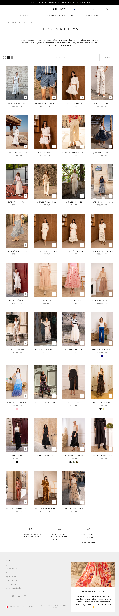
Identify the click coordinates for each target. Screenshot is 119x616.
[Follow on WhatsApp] (25, 596)
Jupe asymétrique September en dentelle (17, 300)
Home (8, 22)
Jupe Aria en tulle (17, 202)
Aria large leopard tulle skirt (102, 402)
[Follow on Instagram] (13, 596)
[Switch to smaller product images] (8, 57)
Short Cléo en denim (45, 104)
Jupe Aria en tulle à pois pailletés (102, 300)
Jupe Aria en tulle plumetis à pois (102, 153)
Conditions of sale (13, 588)
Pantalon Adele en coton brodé (74, 202)
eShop (34, 16)
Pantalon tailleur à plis (45, 202)
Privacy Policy (11, 580)
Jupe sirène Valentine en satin (102, 455)
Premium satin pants (102, 349)
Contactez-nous (91, 16)
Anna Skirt (17, 455)
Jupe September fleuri (45, 402)
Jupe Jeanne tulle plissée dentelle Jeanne (45, 300)
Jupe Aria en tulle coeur (73, 300)
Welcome (24, 16)
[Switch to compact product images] (12, 57)
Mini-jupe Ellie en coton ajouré (73, 104)
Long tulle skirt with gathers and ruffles (17, 402)
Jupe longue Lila (45, 456)
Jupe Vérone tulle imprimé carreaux (17, 251)
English (91, 10)
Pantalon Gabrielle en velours (17, 508)
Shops (42, 16)
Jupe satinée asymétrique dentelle (73, 402)
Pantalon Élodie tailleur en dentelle (102, 104)
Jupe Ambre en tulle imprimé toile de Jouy (102, 202)
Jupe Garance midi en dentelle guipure (45, 251)
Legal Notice (11, 576)
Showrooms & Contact (58, 16)
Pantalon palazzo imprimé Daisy (17, 349)
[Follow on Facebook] (7, 596)
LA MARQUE (76, 16)
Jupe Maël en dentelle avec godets (45, 349)
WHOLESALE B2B (12, 573)
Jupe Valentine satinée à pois (17, 104)
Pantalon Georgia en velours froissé (45, 508)
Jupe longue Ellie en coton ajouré (17, 153)
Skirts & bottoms (25, 22)
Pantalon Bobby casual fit (73, 153)
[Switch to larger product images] (4, 57)
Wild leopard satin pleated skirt (74, 455)
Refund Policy (11, 569)
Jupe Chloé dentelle (73, 251)
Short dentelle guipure (45, 153)
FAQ (7, 565)
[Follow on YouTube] (19, 596)
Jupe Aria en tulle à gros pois (73, 509)
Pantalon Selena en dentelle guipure (102, 251)
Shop (14, 22)
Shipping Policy (12, 584)
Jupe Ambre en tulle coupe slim (73, 349)
